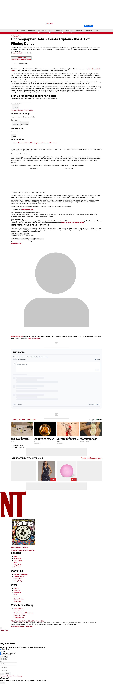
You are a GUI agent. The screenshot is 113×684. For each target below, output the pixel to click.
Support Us (88, 25)
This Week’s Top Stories (8, 653)
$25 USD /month (28, 239)
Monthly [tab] (21, 233)
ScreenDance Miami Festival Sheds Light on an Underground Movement (35, 143)
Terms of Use (18, 579)
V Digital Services (19, 617)
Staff (15, 595)
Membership (17, 601)
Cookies (21, 621)
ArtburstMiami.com (17, 336)
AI (32, 621)
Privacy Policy (18, 581)
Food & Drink (31, 30)
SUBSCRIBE (16, 124)
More (97, 30)
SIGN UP (15, 107)
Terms (25, 110)
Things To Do (58, 30)
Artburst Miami (17, 53)
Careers (16, 597)
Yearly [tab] (27, 233)
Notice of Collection (17, 110)
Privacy (31, 110)
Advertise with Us (19, 576)
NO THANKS (24, 124)
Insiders (3, 651)
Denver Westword (19, 611)
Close (2, 683)
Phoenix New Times (19, 615)
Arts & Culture (42, 30)
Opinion (23, 30)
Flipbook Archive (19, 599)
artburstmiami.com (27, 209)
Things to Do (5, 649)
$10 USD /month (16, 239)
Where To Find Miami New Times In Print (23, 550)
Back (2, 673)
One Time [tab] (14, 233)
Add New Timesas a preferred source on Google (21, 58)
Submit (8, 673)
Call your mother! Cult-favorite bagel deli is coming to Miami (56, 33)
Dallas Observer (18, 608)
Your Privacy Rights (38, 621)
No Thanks (4, 659)
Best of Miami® (6, 655)
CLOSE (14, 137)
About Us (16, 588)
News (16, 30)
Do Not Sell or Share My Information (22, 626)
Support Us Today (16, 243)
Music (50, 30)
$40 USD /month (39, 239)
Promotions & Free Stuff (21, 574)
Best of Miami (69, 30)
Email (13, 103)
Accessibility (27, 621)
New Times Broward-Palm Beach (23, 613)
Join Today (4, 657)
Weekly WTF (79, 30)
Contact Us (17, 590)
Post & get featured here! (91, 458)
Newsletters (89, 30)
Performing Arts (16, 36)
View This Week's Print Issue (19, 547)
